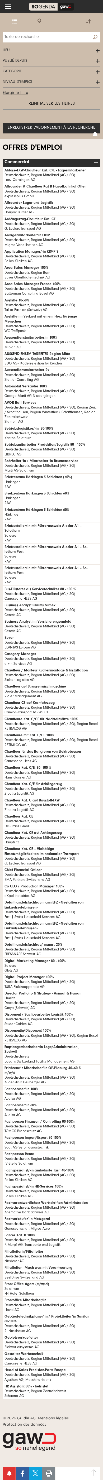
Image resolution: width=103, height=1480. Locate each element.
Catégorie (12, 72)
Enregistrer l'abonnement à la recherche (51, 128)
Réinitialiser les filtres (52, 104)
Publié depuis (15, 61)
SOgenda (51, 6)
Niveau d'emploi (17, 82)
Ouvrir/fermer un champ (96, 162)
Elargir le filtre (15, 93)
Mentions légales (53, 1418)
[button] (8, 6)
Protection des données (24, 1424)
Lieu (6, 50)
